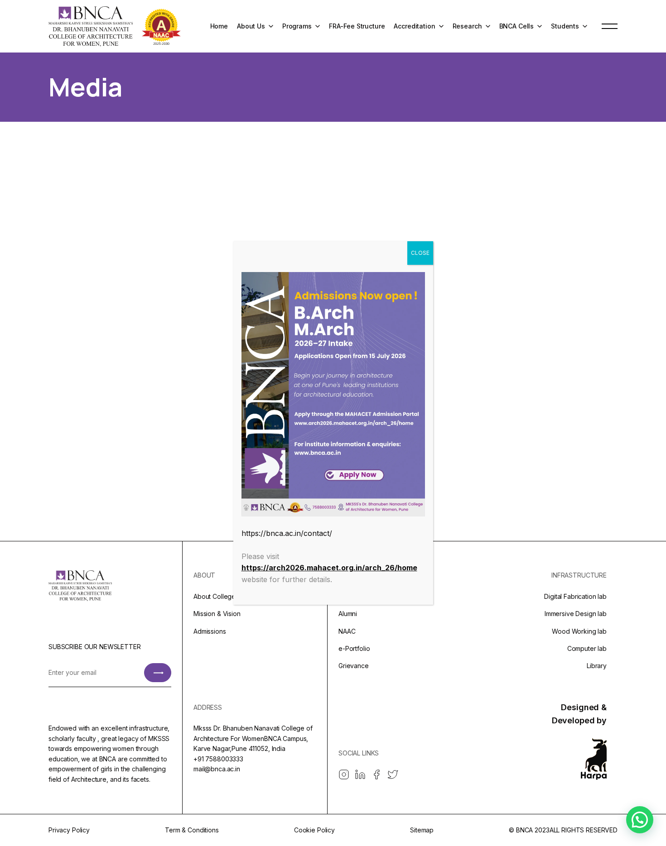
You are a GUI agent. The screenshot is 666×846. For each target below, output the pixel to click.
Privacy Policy (69, 830)
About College (214, 596)
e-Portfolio (354, 648)
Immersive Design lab (576, 613)
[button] (639, 819)
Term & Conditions (192, 830)
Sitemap (422, 830)
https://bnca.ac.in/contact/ (286, 533)
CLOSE (420, 252)
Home (219, 26)
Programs (297, 26)
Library (597, 665)
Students (565, 26)
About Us (251, 26)
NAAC (346, 631)
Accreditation (414, 26)
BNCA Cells (516, 26)
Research (467, 26)
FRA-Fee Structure (357, 26)
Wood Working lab (579, 631)
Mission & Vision (217, 613)
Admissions (209, 631)
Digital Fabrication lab (575, 596)
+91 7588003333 (218, 759)
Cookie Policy (314, 830)
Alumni (347, 613)
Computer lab (587, 648)
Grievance (353, 665)
